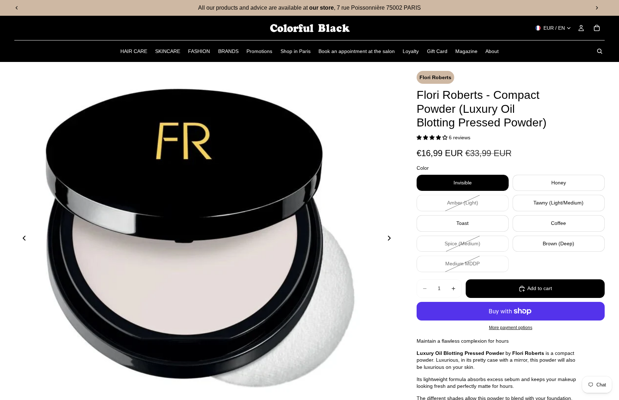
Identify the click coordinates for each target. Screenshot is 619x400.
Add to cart (539, 288)
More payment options (510, 327)
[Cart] (597, 28)
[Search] (600, 51)
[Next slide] (597, 8)
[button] (433, 137)
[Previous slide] (17, 8)
